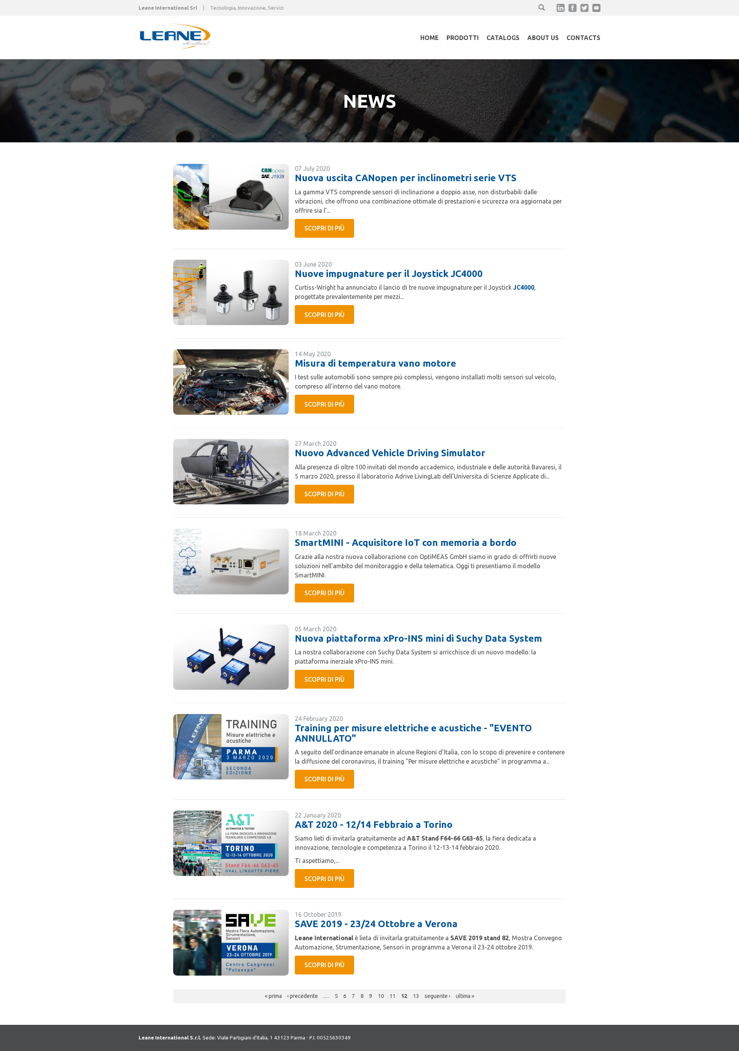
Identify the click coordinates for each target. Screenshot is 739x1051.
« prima (273, 996)
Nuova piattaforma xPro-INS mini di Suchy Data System (418, 638)
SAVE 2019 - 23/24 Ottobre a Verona (376, 924)
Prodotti (462, 37)
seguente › (437, 996)
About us (543, 37)
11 (393, 996)
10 (381, 996)
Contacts (583, 37)
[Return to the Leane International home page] (175, 46)
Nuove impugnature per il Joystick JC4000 (389, 274)
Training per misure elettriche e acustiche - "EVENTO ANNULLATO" (413, 733)
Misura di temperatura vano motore (375, 363)
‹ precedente (302, 996)
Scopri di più (324, 228)
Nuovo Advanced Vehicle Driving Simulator (390, 453)
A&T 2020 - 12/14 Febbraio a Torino (374, 824)
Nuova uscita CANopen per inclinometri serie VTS (406, 178)
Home (429, 37)
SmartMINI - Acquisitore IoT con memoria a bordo (406, 542)
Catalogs (503, 37)
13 (416, 996)
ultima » (465, 996)
